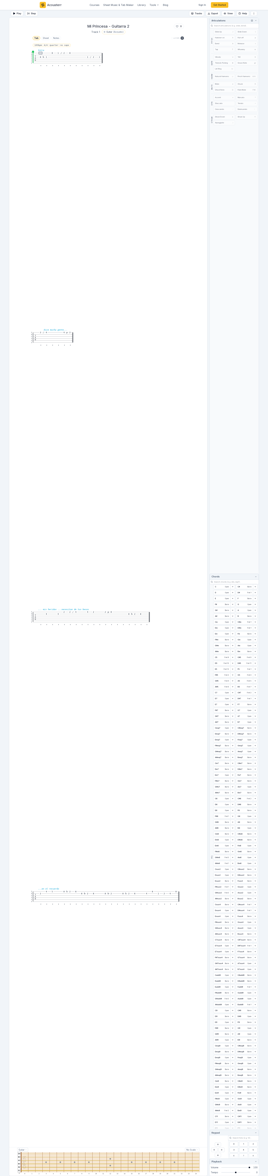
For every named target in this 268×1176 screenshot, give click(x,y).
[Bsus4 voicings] (255, 934)
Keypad (216, 1132)
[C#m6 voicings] (255, 834)
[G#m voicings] (232, 645)
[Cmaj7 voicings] (232, 728)
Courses (94, 5)
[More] (254, 13)
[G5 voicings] (255, 675)
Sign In (202, 5)
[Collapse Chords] (255, 577)
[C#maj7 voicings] (255, 728)
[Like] (177, 26)
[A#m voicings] (232, 651)
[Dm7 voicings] (232, 769)
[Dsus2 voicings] (232, 875)
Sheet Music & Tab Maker (118, 5)
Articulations (219, 20)
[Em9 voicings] (232, 1093)
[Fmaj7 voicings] (255, 739)
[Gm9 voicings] (255, 1098)
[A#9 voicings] (232, 1040)
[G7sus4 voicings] (255, 957)
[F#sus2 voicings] (232, 887)
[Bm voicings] (255, 651)
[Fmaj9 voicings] (255, 1057)
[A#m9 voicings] (232, 1110)
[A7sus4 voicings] (255, 963)
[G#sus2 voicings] (232, 892)
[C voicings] (232, 586)
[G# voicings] (232, 610)
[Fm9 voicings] (255, 1093)
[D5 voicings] (232, 663)
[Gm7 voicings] (255, 781)
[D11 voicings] (232, 1122)
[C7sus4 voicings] (232, 939)
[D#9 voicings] (255, 1016)
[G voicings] (255, 604)
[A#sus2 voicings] (232, 898)
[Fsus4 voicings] (255, 916)
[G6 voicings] (255, 816)
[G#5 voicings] (232, 681)
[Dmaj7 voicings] (232, 733)
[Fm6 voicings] (255, 845)
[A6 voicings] (255, 822)
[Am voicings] (255, 645)
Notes (56, 38)
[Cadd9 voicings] (232, 975)
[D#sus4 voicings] (255, 910)
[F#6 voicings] (232, 816)
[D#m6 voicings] (255, 839)
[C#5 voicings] (255, 657)
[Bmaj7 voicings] (255, 757)
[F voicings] (255, 598)
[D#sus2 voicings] (255, 875)
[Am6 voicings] (255, 857)
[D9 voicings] (232, 1016)
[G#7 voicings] (232, 716)
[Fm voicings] (255, 633)
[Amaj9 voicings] (255, 1069)
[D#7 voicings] (255, 698)
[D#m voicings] (255, 628)
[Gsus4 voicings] (255, 922)
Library (141, 5)
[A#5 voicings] (232, 686)
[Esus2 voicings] (232, 881)
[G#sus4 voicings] (232, 928)
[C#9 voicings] (255, 1010)
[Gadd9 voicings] (255, 992)
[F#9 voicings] (232, 1028)
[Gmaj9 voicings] (255, 1063)
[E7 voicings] (232, 704)
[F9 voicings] (255, 1022)
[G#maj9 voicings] (232, 1069)
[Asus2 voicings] (255, 892)
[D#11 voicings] (255, 1122)
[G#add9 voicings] (232, 998)
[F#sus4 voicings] (232, 922)
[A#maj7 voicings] (232, 757)
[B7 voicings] (255, 722)
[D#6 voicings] (255, 804)
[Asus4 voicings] (255, 928)
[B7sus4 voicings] (255, 969)
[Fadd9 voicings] (255, 987)
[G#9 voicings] (232, 1034)
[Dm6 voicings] (232, 839)
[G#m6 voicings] (232, 857)
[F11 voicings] (255, 1128)
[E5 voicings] (232, 669)
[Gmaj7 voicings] (255, 745)
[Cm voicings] (232, 622)
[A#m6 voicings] (232, 863)
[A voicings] (255, 610)
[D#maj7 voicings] (255, 733)
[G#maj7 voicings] (232, 751)
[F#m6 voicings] (232, 851)
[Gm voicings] (255, 639)
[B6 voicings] (255, 828)
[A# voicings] (232, 616)
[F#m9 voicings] (232, 1098)
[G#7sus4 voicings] (232, 963)
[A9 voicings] (255, 1034)
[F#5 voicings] (232, 675)
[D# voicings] (255, 592)
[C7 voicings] (232, 692)
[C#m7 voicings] (255, 763)
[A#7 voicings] (232, 722)
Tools (153, 5)
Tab (36, 38)
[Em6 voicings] (232, 845)
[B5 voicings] (255, 686)
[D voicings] (232, 592)
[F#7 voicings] (232, 710)
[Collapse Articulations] (255, 20)
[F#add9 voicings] (232, 992)
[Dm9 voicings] (232, 1087)
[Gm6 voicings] (255, 851)
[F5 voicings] (255, 669)
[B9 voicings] (255, 1040)
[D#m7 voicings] (255, 769)
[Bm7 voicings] (255, 792)
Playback (217, 1161)
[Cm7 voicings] (232, 763)
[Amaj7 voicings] (255, 751)
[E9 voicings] (232, 1022)
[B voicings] (255, 616)
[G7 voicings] (255, 710)
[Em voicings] (232, 633)
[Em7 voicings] (232, 775)
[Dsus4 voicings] (232, 910)
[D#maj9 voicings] (255, 1051)
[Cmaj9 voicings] (232, 1045)
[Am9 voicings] (255, 1104)
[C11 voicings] (232, 1116)
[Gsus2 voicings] (255, 887)
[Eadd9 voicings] (232, 987)
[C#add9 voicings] (255, 975)
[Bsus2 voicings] (255, 898)
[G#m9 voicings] (232, 1104)
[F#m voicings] (232, 639)
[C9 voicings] (232, 1010)
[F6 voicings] (255, 810)
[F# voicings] (232, 604)
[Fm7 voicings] (255, 775)
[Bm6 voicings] (255, 863)
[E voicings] (232, 598)
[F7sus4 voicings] (255, 951)
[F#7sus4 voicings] (232, 957)
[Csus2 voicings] (232, 869)
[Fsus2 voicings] (255, 881)
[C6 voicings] (232, 798)
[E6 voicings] (232, 810)
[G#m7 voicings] (232, 786)
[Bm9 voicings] (255, 1110)
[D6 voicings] (232, 804)
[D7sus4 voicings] (232, 945)
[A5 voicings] (255, 681)
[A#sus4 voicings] (232, 934)
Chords (216, 576)
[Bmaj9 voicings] (255, 1075)
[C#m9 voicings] (255, 1081)
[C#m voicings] (255, 622)
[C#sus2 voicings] (255, 869)
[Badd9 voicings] (255, 1004)
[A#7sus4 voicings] (232, 969)
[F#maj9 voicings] (232, 1063)
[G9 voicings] (255, 1028)
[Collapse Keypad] (255, 1133)
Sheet (46, 38)
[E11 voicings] (232, 1128)
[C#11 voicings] (255, 1116)
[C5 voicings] (232, 657)
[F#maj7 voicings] (232, 745)
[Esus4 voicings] (232, 916)
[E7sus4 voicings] (232, 951)
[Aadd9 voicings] (255, 998)
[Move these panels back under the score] (252, 20)
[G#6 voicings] (232, 822)
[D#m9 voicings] (255, 1087)
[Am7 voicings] (255, 786)
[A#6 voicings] (232, 828)
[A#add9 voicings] (232, 1004)
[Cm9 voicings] (232, 1081)
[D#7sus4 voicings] (255, 945)
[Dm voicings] (232, 628)
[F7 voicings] (255, 704)
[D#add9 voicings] (255, 981)
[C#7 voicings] (255, 692)
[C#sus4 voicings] (255, 904)
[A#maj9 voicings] (232, 1075)
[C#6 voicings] (255, 798)
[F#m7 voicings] (232, 781)
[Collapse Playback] (255, 1161)
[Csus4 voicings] (232, 904)
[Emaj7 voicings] (232, 739)
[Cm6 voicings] (232, 834)
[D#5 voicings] (255, 663)
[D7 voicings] (232, 698)
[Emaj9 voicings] (232, 1057)
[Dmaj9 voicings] (232, 1051)
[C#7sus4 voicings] (255, 939)
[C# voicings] (255, 586)
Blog (165, 5)
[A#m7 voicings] (232, 792)
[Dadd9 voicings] (232, 981)
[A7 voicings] (255, 716)
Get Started (219, 5)
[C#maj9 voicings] (255, 1045)
